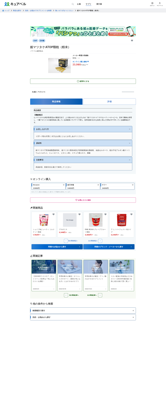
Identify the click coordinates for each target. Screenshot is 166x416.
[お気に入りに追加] (132, 40)
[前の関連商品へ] (66, 241)
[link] (48, 186)
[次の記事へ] (100, 295)
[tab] (56, 101)
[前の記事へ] (66, 295)
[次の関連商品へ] (100, 241)
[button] (83, 129)
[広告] (83, 31)
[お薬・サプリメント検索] (73, 4)
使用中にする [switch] (84, 81)
